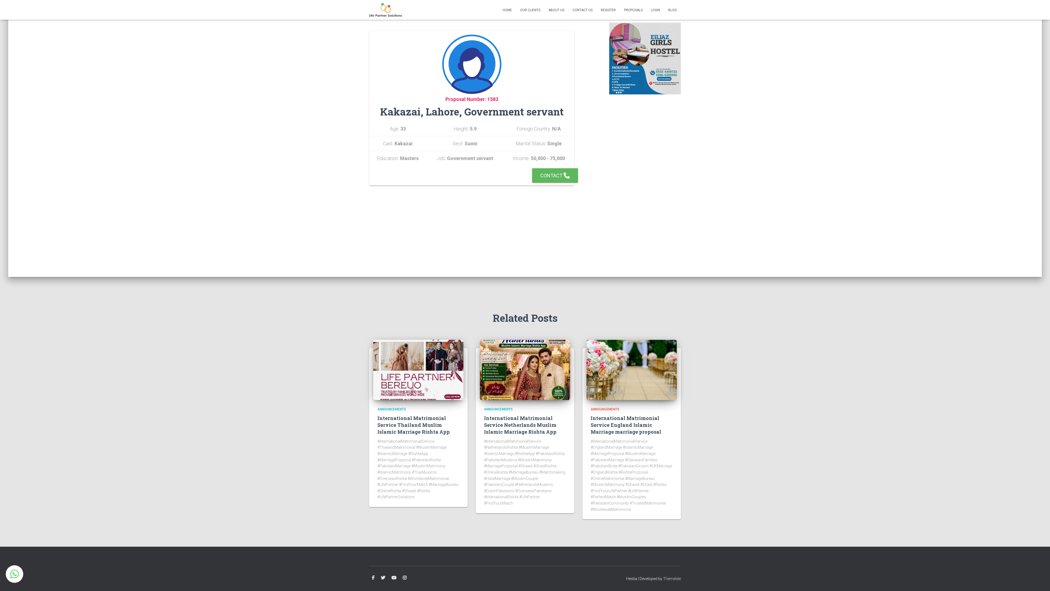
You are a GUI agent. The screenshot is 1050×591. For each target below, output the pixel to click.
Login (655, 10)
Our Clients (530, 10)
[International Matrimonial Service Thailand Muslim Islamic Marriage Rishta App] (418, 369)
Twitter (383, 578)
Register (608, 10)
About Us (556, 10)
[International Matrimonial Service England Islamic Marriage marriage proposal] (632, 369)
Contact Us (583, 10)
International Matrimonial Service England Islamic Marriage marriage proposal (626, 425)
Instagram (404, 578)
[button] (14, 574)
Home (507, 10)
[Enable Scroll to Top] (1039, 580)
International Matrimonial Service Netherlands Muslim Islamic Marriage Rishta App (520, 425)
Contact (552, 175)
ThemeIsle (672, 578)
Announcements (391, 409)
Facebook (373, 578)
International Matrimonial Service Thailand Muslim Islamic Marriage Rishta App (413, 425)
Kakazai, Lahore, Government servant (472, 111)
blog (672, 10)
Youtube (394, 578)
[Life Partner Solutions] (385, 10)
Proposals (633, 10)
